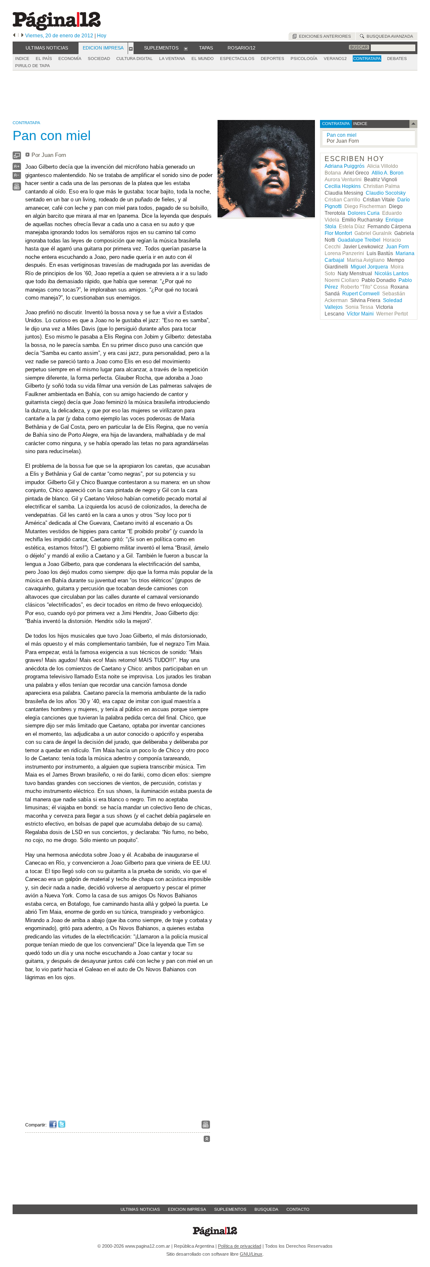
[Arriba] (207, 1140)
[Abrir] (131, 48)
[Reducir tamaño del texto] (17, 177)
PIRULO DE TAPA (32, 65)
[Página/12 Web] (57, 29)
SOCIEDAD (99, 58)
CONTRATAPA (367, 58)
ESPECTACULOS (237, 58)
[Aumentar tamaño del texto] (17, 168)
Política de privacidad (239, 1246)
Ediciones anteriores (323, 36)
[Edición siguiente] (22, 36)
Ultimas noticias (140, 1209)
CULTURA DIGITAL (134, 58)
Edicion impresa (187, 1209)
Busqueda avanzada (388, 36)
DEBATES (397, 58)
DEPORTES (272, 58)
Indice (22, 58)
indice (359, 123)
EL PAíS (44, 58)
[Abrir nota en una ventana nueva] (17, 157)
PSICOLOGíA (304, 58)
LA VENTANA (172, 58)
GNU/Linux (251, 1254)
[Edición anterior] (14, 36)
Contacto (297, 1209)
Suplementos (230, 1209)
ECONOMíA (69, 58)
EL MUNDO (202, 58)
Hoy (101, 36)
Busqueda (266, 1209)
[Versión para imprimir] (17, 188)
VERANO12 (335, 58)
